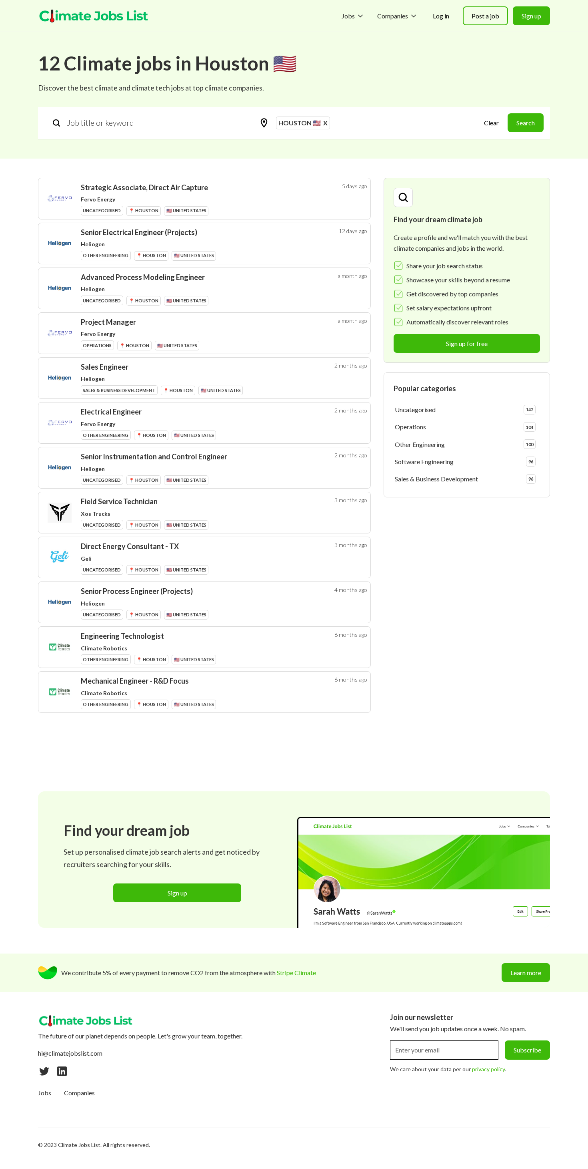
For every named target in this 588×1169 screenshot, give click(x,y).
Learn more (525, 972)
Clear (491, 123)
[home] (94, 16)
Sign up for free (467, 343)
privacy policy (488, 1069)
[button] (353, 15)
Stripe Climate (296, 972)
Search (525, 123)
